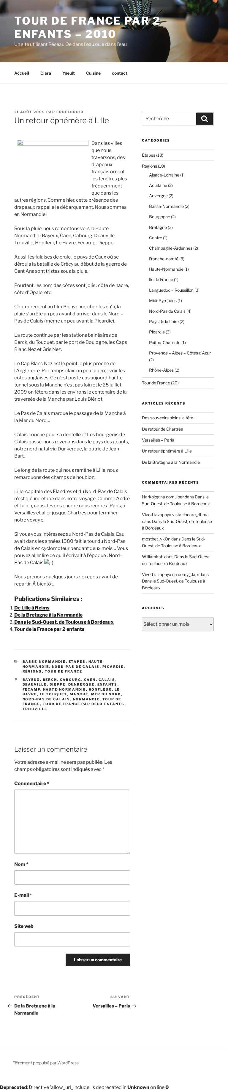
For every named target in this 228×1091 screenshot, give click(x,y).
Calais (107, 680)
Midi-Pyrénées (163, 300)
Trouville (35, 709)
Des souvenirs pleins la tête (167, 417)
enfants (107, 684)
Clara (45, 73)
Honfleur (100, 689)
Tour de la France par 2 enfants (49, 629)
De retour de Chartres (162, 428)
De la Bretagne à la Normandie (48, 615)
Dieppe (58, 684)
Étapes (77, 662)
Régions (32, 671)
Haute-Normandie (64, 689)
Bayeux (31, 680)
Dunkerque (81, 684)
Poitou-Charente (164, 342)
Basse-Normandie (44, 662)
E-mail (23, 895)
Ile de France (161, 279)
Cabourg (70, 680)
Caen (90, 680)
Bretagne (158, 227)
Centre (155, 237)
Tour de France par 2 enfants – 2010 (87, 27)
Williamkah (152, 556)
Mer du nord (106, 694)
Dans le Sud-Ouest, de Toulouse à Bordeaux (64, 622)
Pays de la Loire (164, 321)
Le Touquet (53, 694)
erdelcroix (70, 112)
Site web (24, 926)
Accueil (21, 73)
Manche (79, 694)
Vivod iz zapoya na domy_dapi (170, 574)
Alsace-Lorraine (164, 174)
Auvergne (158, 195)
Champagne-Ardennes (170, 248)
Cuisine (93, 73)
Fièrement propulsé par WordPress (45, 1062)
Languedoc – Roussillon (171, 290)
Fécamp (31, 689)
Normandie (86, 699)
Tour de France (64, 671)
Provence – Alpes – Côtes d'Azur (180, 352)
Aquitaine (158, 185)
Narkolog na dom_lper (163, 496)
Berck (50, 680)
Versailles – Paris (158, 439)
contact (119, 73)
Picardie (113, 667)
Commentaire (31, 783)
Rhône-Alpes (161, 370)
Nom (21, 864)
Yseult (68, 73)
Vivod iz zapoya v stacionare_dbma (175, 514)
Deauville (35, 684)
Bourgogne (159, 216)
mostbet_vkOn (156, 538)
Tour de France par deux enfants (84, 704)
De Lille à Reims (32, 608)
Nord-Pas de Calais (76, 667)
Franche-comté (163, 258)
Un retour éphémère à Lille (167, 450)
